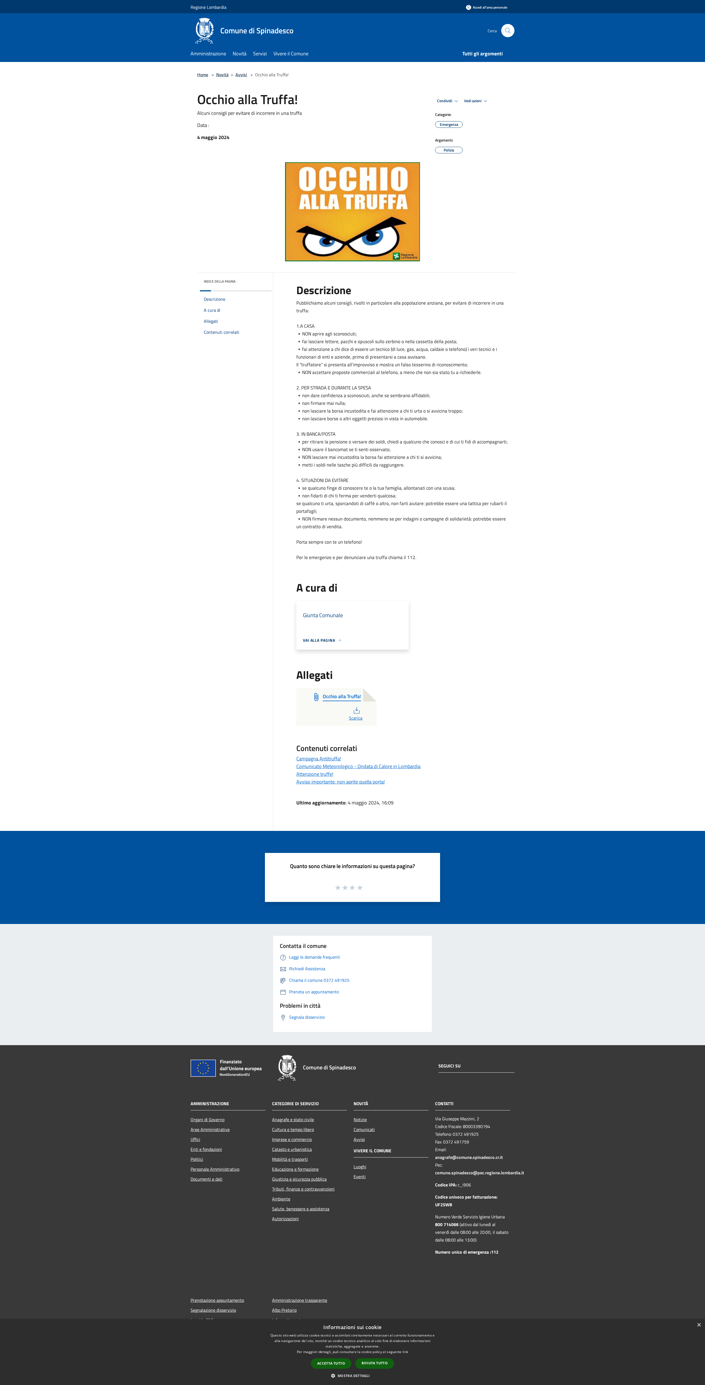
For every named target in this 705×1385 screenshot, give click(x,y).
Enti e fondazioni (206, 1149)
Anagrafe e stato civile (293, 1119)
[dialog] (352, 1352)
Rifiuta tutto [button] (375, 1363)
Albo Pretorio (284, 1310)
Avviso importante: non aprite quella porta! (340, 781)
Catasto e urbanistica (292, 1149)
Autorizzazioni (285, 1218)
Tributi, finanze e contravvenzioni (303, 1189)
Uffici (195, 1139)
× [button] (699, 1325)
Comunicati (364, 1129)
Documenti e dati (207, 1179)
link (405, 1351)
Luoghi (360, 1166)
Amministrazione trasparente (299, 1300)
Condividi (445, 101)
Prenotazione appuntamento (217, 1300)
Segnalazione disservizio (213, 1310)
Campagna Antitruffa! (318, 758)
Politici (197, 1159)
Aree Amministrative (210, 1129)
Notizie (360, 1119)
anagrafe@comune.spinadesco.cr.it (469, 1157)
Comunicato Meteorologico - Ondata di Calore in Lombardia (358, 766)
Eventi (360, 1176)
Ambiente (281, 1199)
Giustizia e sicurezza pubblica (299, 1179)
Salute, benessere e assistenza (300, 1208)
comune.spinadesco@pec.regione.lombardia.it (479, 1172)
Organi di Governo (207, 1119)
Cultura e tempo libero (293, 1129)
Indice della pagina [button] (219, 281)
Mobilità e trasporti (290, 1159)
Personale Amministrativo (215, 1169)
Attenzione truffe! (314, 774)
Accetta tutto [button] (331, 1363)
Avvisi (241, 74)
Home (202, 74)
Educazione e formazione (295, 1169)
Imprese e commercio (292, 1139)
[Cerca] (507, 30)
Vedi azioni (473, 101)
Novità (222, 74)
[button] (352, 1375)
